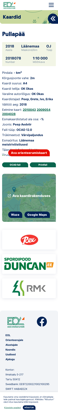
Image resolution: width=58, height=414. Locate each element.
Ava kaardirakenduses (31, 196)
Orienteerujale (14, 340)
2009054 (43, 109)
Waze (15, 214)
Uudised (10, 354)
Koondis (10, 349)
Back (53, 19)
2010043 (29, 109)
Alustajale (11, 344)
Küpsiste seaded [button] (12, 407)
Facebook (42, 322)
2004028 (9, 114)
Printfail (42, 164)
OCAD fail (15, 164)
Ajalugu (10, 359)
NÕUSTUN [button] (29, 407)
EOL (7, 335)
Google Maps (37, 214)
